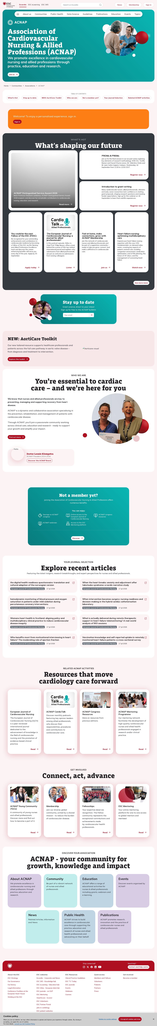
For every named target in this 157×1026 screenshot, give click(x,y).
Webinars (69, 991)
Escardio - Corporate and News (48, 978)
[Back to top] (150, 1010)
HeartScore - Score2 (44, 998)
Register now (136, 174)
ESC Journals (70, 985)
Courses (68, 995)
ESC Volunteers (42, 1001)
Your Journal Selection (113, 98)
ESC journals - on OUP (45, 991)
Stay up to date (29, 98)
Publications (102, 14)
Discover (76, 538)
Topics (137, 14)
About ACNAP (21, 879)
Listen (69, 267)
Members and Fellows (102, 978)
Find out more (15, 437)
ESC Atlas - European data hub (48, 988)
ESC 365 (44, 5)
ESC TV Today (70, 981)
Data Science (73, 14)
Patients (97, 985)
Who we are (72, 98)
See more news (141, 283)
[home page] (18, 14)
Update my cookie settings (108, 1019)
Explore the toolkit (17, 359)
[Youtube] (99, 967)
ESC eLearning (34, 5)
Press (96, 991)
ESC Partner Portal (44, 1004)
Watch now (137, 267)
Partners (97, 988)
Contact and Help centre (138, 967)
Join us (12, 74)
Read (33, 749)
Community (54, 879)
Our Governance (14, 981)
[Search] (100, 5)
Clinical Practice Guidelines (75, 978)
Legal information (14, 988)
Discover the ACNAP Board (39, 460)
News (119, 5)
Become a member (130, 978)
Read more (64, 204)
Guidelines (87, 14)
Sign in (148, 5)
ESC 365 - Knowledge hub (46, 981)
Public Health (57, 14)
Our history (12, 985)
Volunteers (98, 981)
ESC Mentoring (42, 995)
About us (27, 14)
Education (116, 14)
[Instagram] (84, 967)
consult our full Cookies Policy (24, 1024)
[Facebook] (92, 967)
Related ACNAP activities (139, 98)
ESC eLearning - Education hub (48, 985)
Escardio (22, 5)
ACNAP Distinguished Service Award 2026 (35, 193)
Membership (134, 5)
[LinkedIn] (95, 967)
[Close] (153, 1019)
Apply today (30, 267)
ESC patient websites (45, 1011)
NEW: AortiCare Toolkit (52, 98)
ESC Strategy (13, 978)
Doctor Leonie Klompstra (40, 453)
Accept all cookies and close (130, 1019)
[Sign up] (91, 315)
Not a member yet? (91, 98)
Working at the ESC (15, 997)
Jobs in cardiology (43, 1008)
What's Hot (13, 98)
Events (128, 14)
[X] (88, 967)
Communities (41, 14)
